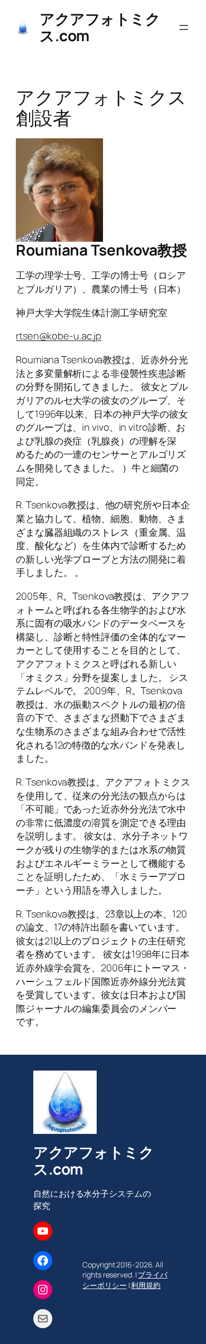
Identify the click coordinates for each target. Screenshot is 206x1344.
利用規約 (146, 1285)
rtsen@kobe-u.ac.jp (58, 335)
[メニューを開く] (183, 27)
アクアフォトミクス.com (100, 26)
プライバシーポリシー (124, 1280)
